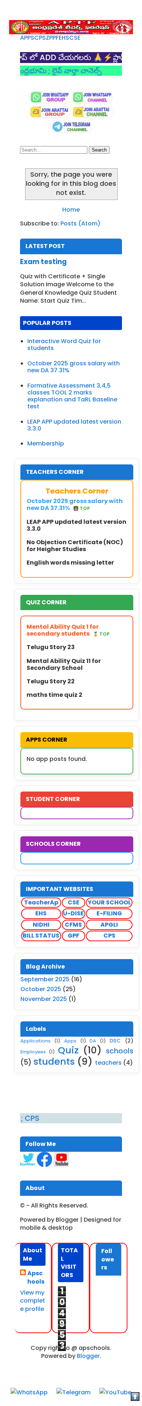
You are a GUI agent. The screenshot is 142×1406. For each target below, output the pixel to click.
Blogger (88, 1356)
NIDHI (41, 924)
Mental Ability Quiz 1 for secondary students (68, 630)
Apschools (35, 1277)
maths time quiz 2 (54, 695)
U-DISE (73, 913)
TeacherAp (41, 902)
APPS (27, 38)
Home (71, 209)
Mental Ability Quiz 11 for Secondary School (64, 664)
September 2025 (45, 979)
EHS (64, 38)
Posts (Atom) (80, 223)
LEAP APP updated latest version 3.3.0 (74, 425)
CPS (40, 38)
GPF (73, 935)
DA (93, 1041)
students (54, 1061)
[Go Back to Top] (135, 1397)
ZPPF (52, 38)
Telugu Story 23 (51, 647)
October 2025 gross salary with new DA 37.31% (73, 366)
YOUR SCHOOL (109, 902)
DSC (115, 1040)
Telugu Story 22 (51, 681)
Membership (45, 443)
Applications (35, 1041)
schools (119, 1051)
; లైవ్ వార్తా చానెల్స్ (63, 71)
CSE (74, 38)
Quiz (68, 1050)
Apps (70, 1041)
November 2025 (43, 999)
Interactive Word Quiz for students (64, 344)
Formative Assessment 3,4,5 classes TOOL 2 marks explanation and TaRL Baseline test (72, 396)
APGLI (109, 924)
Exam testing (43, 262)
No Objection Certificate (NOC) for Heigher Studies (75, 545)
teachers (108, 1063)
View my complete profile (32, 1300)
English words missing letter (70, 562)
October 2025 (40, 989)
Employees (33, 1052)
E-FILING (109, 913)
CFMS (73, 924)
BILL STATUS (41, 935)
